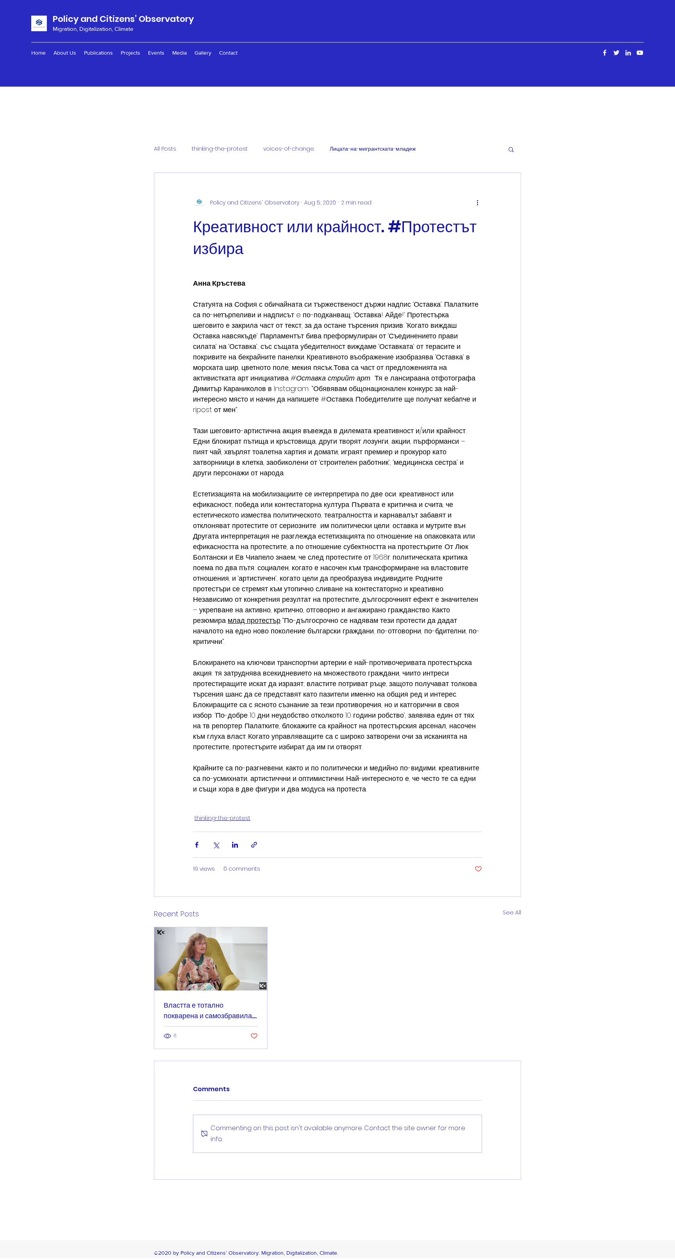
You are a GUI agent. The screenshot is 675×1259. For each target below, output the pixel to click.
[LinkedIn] (628, 53)
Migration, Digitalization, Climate (93, 28)
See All (512, 912)
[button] (511, 149)
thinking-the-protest (220, 149)
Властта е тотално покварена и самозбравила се (208, 1010)
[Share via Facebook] (196, 844)
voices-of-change (288, 149)
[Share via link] (254, 844)
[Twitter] (616, 53)
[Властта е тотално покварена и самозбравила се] (210, 958)
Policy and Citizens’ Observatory (123, 19)
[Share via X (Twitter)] (216, 844)
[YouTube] (640, 53)
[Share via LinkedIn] (235, 844)
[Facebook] (605, 53)
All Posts (165, 149)
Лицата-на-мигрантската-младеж (373, 149)
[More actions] (477, 202)
